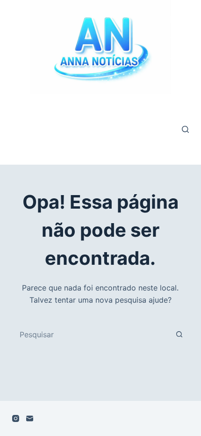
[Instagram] (15, 418)
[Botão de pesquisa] (179, 334)
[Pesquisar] (185, 129)
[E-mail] (29, 418)
